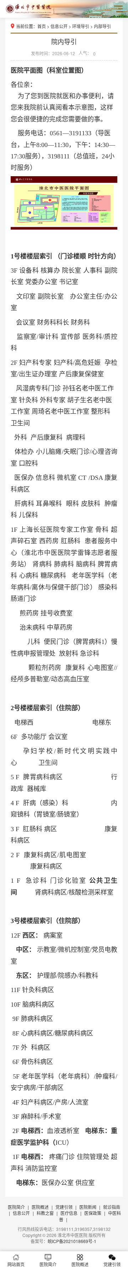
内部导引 (102, 26)
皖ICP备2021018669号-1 (72, 1241)
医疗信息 (69, 1213)
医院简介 (16, 1207)
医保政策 (92, 1213)
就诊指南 (111, 1207)
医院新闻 (87, 1207)
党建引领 (64, 1207)
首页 (41, 26)
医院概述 (40, 1207)
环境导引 (80, 26)
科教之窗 (45, 1213)
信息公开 (59, 26)
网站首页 (16, 1264)
